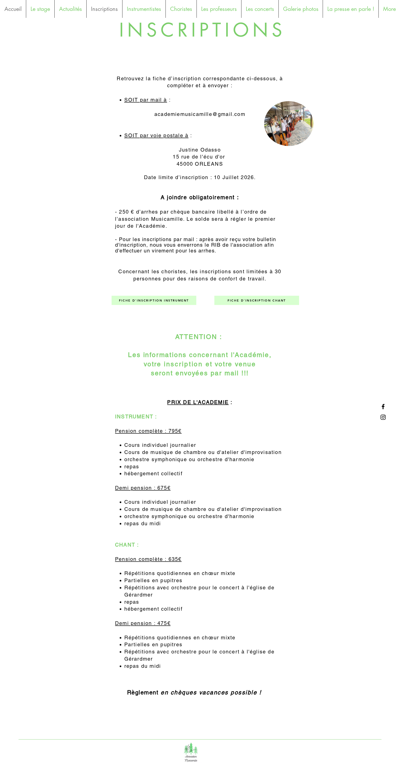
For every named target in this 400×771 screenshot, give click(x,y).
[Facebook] (383, 406)
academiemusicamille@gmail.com (199, 114)
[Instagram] (383, 417)
